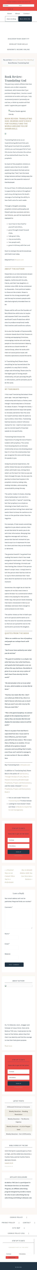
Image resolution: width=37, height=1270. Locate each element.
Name (7, 934)
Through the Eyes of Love (13, 777)
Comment (9, 907)
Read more (8, 1046)
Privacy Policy (18, 855)
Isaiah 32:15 (9, 1163)
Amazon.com (19, 260)
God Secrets (23, 774)
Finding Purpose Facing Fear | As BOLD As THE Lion (18, 28)
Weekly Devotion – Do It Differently (18, 1134)
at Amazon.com (24, 765)
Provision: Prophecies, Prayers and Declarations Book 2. (18, 789)
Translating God (14, 801)
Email (7, 944)
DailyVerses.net (9, 1166)
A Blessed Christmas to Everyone (18, 1107)
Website (7, 954)
